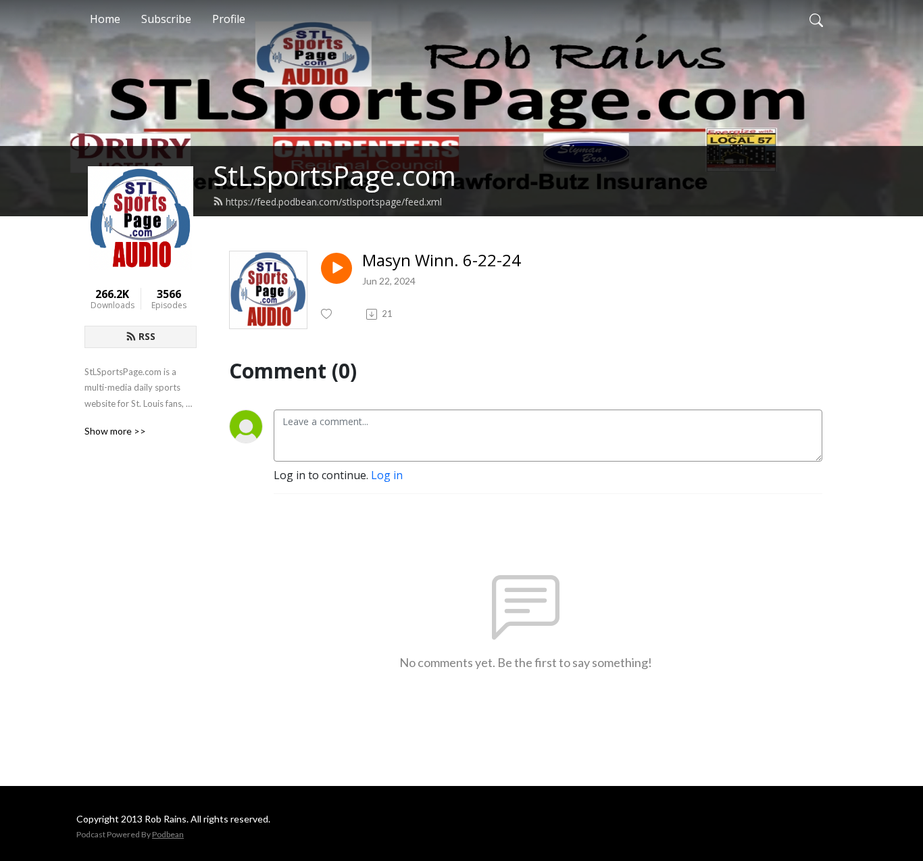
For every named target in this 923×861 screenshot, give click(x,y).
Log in (387, 475)
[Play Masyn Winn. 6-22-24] (336, 268)
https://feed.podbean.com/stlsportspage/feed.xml (334, 201)
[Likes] (327, 314)
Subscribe (166, 18)
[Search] (816, 18)
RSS (147, 336)
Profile (228, 18)
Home (105, 18)
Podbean (168, 834)
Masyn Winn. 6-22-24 (441, 260)
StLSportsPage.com (334, 175)
